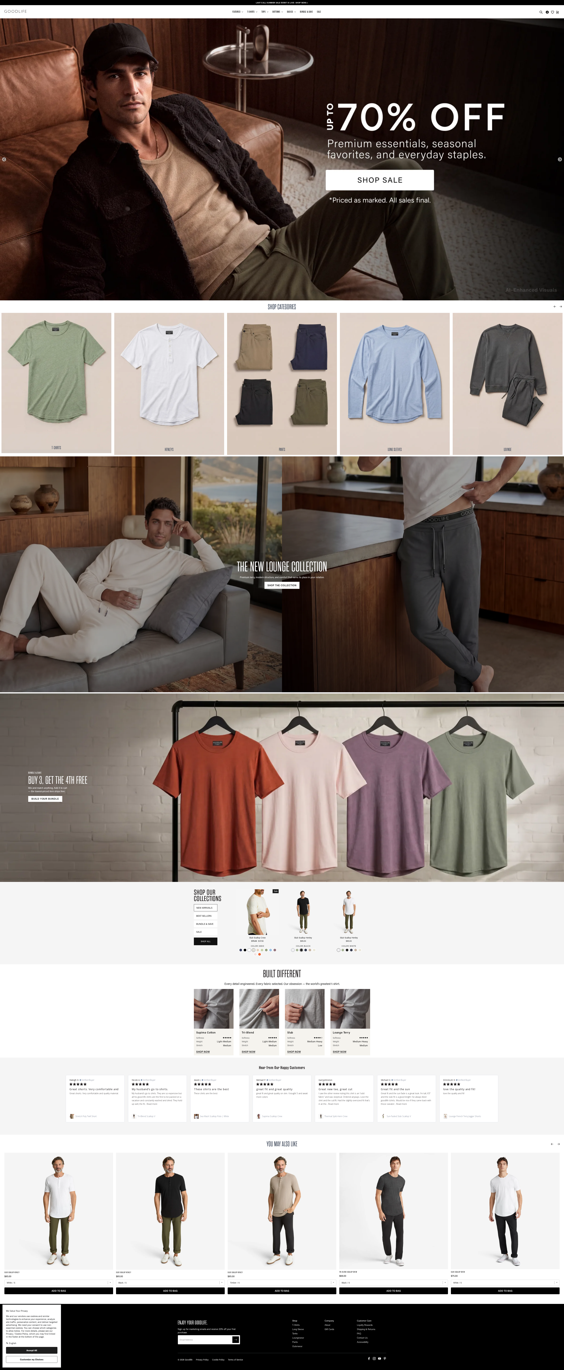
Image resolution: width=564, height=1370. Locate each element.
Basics (290, 11)
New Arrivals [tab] (204, 907)
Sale (319, 11)
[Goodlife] (15, 11)
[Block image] (56, 383)
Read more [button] (152, 1104)
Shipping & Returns (366, 1329)
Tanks (295, 1333)
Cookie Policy (218, 1359)
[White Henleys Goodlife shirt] (169, 384)
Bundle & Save (306, 11)
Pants (295, 1341)
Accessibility (362, 1341)
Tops (263, 11)
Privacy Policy (202, 1359)
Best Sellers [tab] (204, 915)
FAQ (359, 1333)
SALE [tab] (199, 931)
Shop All (206, 941)
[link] (95, 1116)
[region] (282, 2)
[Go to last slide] (4, 159)
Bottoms (276, 11)
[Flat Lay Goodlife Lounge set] (508, 384)
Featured (236, 11)
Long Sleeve (298, 1329)
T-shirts (251, 11)
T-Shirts (296, 1324)
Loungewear (298, 1337)
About (327, 1324)
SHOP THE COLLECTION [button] (282, 585)
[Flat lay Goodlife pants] (282, 384)
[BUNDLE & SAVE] (282, 787)
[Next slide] (560, 159)
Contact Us (362, 1337)
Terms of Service (235, 1359)
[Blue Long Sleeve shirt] (395, 384)
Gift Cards (329, 1329)
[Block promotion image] (282, 159)
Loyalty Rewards (365, 1324)
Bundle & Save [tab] (204, 923)
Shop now (203, 1051)
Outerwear (297, 1346)
